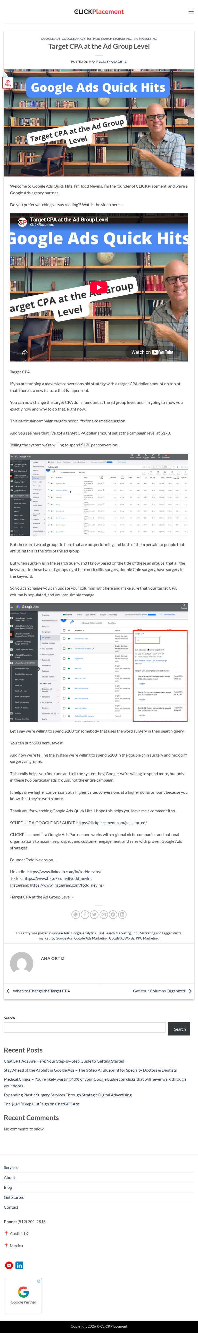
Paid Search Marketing (112, 38)
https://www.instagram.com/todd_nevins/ (67, 884)
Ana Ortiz (119, 61)
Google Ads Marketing (91, 938)
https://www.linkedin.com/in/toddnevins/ (64, 871)
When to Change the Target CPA (41, 990)
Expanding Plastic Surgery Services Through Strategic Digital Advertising (67, 1094)
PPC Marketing (145, 38)
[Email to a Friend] (104, 914)
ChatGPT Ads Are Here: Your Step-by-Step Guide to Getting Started (64, 1060)
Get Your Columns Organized (159, 990)
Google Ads (51, 38)
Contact (11, 1206)
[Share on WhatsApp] (75, 914)
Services (11, 1167)
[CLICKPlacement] (99, 11)
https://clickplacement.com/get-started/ (111, 822)
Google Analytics (77, 38)
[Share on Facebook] (85, 914)
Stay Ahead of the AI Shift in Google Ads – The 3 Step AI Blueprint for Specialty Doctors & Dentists (90, 1069)
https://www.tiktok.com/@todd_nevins (57, 878)
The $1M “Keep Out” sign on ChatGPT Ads (42, 1103)
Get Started (14, 1197)
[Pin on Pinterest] (113, 914)
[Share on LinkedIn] (122, 914)
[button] (191, 11)
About (9, 1177)
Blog (8, 1187)
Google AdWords (121, 938)
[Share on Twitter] (94, 914)
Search (9, 1018)
